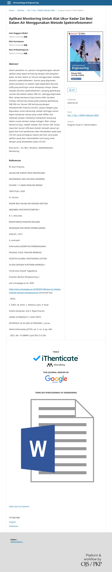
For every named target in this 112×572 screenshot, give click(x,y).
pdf (72, 90)
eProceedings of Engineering (26, 2)
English (12, 522)
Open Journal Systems (19, 506)
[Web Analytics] (16, 542)
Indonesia (13, 526)
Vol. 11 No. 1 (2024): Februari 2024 (41, 10)
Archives (20, 10)
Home (11, 10)
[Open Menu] (9, 2)
